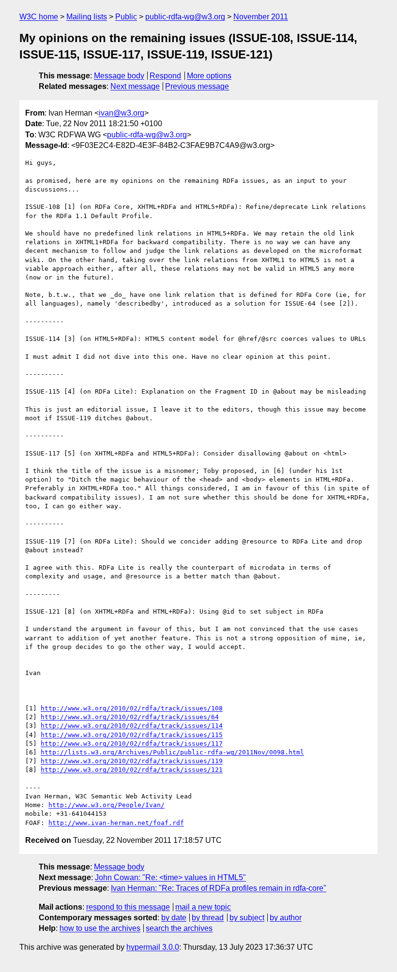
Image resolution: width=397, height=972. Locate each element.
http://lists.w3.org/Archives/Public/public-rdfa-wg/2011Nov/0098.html (172, 752)
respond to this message (128, 907)
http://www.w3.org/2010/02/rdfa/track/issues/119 (132, 761)
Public (126, 17)
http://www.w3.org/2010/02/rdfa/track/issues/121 (132, 769)
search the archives (179, 928)
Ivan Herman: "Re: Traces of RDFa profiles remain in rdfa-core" (218, 888)
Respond (165, 76)
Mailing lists (86, 17)
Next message (135, 86)
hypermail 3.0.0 (152, 947)
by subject (246, 917)
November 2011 (260, 17)
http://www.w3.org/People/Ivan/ (106, 805)
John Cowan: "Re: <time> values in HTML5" (170, 877)
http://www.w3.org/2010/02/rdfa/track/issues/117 (132, 743)
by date (173, 917)
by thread (208, 917)
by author (286, 917)
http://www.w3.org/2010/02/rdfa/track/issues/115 (132, 734)
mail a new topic (203, 907)
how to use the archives (100, 928)
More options (209, 76)
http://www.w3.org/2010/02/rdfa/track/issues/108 (132, 708)
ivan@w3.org (121, 113)
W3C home (38, 17)
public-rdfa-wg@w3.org (185, 17)
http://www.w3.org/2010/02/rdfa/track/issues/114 (132, 725)
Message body (119, 76)
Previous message (197, 86)
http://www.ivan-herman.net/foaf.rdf (116, 822)
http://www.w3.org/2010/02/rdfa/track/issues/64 (130, 717)
